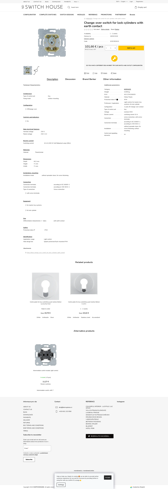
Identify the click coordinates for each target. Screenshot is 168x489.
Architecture (27, 94)
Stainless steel (85, 317)
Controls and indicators (31, 117)
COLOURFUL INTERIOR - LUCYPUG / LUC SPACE (99, 407)
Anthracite (45, 317)
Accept (107, 477)
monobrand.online (88, 471)
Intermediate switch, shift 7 (45, 390)
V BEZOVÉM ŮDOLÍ (92, 419)
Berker (117, 29)
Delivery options (89, 39)
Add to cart (131, 48)
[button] (100, 436)
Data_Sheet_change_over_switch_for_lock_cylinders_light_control (46, 253)
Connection (27, 182)
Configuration (27, 105)
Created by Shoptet (139, 487)
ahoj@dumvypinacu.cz (65, 407)
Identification (27, 237)
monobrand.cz (78, 471)
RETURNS (26, 423)
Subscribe (29, 459)
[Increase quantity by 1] (115, 48)
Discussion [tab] (70, 79)
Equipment (27, 201)
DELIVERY (26, 420)
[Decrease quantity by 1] (106, 48)
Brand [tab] (89, 79)
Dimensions (27, 159)
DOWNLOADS (56, 2)
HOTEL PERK (90, 428)
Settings (61, 485)
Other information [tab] (112, 79)
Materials (26, 150)
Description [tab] (52, 79)
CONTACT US (37, 2)
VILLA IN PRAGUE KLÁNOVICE (96, 410)
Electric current (28, 141)
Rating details (105, 29)
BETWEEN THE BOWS (93, 422)
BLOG (46, 2)
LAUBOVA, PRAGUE (92, 412)
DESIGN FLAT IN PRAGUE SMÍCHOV (98, 415)
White (38, 317)
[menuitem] (29, 15)
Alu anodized (96, 317)
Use (24, 218)
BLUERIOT (89, 426)
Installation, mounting (30, 173)
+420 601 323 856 (65, 411)
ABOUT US (26, 2)
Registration (139, 1)
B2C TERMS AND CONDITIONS (33, 425)
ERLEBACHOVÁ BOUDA (94, 417)
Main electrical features (31, 129)
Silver (52, 317)
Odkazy (25, 431)
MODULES (127, 89)
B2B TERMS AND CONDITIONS (33, 428)
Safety (25, 228)
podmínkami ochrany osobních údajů (35, 454)
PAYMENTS (67, 2)
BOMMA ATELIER (91, 424)
